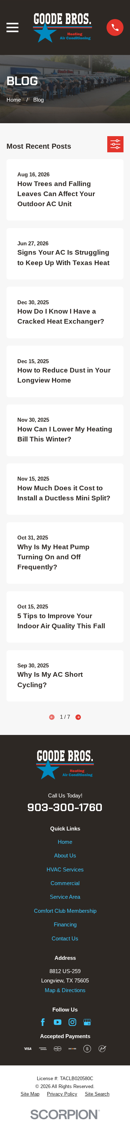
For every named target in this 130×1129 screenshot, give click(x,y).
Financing (65, 924)
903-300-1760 (65, 807)
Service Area (65, 897)
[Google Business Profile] (87, 1022)
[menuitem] (30, 1094)
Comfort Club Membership (65, 911)
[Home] (62, 27)
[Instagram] (72, 1022)
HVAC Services (65, 869)
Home (65, 842)
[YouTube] (57, 1022)
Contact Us (65, 938)
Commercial (65, 883)
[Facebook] (43, 1022)
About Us (65, 855)
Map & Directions (65, 990)
